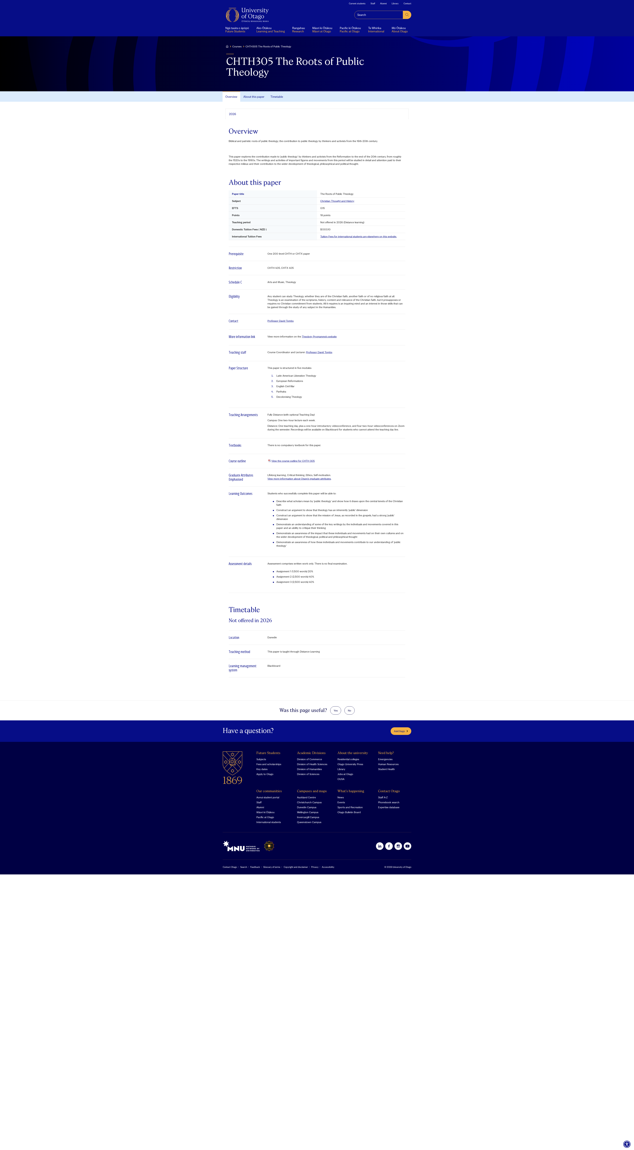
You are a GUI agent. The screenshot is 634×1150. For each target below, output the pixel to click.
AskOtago (399, 731)
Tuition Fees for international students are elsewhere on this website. (358, 236)
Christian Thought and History (337, 201)
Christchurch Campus (309, 802)
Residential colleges (348, 759)
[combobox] (378, 15)
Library (395, 3)
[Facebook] (389, 846)
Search (243, 867)
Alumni (383, 3)
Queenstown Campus (309, 822)
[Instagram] (398, 846)
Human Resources (388, 764)
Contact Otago (389, 791)
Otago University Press (350, 764)
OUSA (340, 779)
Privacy (314, 867)
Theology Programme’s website (319, 336)
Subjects (261, 759)
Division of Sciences (308, 774)
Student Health (386, 769)
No (349, 710)
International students (268, 822)
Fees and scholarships (268, 764)
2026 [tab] (232, 114)
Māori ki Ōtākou (265, 812)
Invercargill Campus (308, 817)
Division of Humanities (309, 769)
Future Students (268, 753)
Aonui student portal (267, 797)
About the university (352, 753)
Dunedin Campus (306, 807)
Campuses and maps (312, 791)
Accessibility (328, 867)
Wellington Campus (307, 812)
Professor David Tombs (280, 320)
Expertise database (388, 807)
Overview (231, 96)
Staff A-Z (383, 797)
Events (341, 802)
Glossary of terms (271, 867)
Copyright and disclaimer (296, 867)
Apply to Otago (264, 774)
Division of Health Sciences (312, 764)
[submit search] (407, 15)
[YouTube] (407, 846)
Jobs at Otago (345, 774)
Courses (237, 46)
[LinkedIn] (380, 846)
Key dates (261, 769)
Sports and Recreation (350, 807)
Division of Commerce (309, 759)
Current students (357, 3)
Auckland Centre (306, 797)
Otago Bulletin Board (349, 812)
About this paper (253, 96)
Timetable (276, 96)
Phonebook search (388, 802)
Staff (372, 3)
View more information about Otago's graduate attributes (299, 478)
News (340, 797)
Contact (407, 3)
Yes (336, 710)
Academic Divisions (311, 753)
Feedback (255, 867)
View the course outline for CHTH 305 (293, 461)
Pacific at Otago (265, 817)
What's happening (350, 791)
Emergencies (385, 759)
